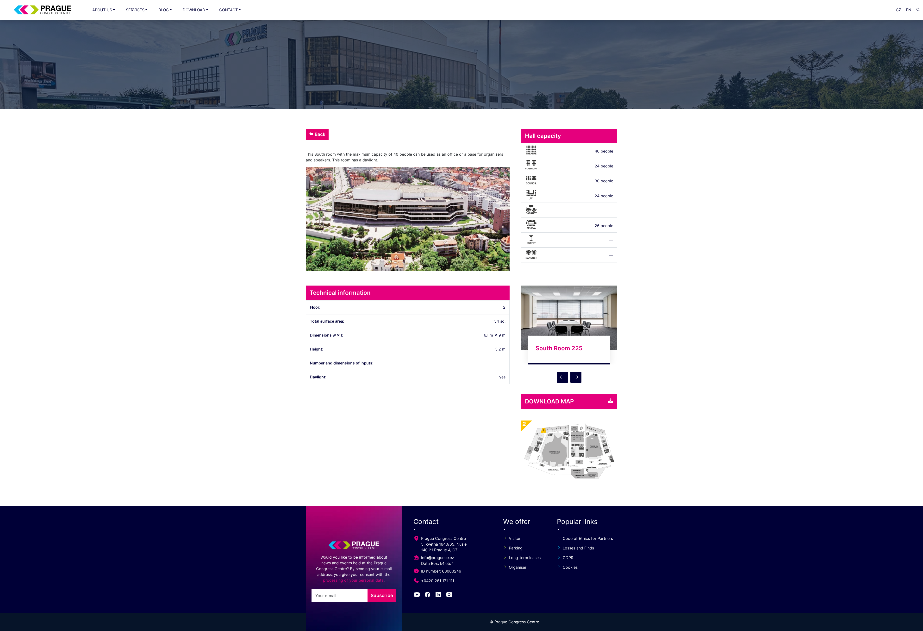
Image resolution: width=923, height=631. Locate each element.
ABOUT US (102, 9)
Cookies (570, 567)
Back (319, 134)
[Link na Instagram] (450, 595)
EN (908, 9)
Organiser (517, 567)
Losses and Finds (578, 548)
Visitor (515, 538)
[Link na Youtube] (417, 595)
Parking (516, 548)
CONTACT (228, 9)
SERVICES (135, 9)
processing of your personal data (353, 580)
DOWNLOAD (194, 9)
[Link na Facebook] (428, 595)
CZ (898, 9)
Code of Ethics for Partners (588, 538)
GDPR (568, 557)
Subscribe (382, 595)
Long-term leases (525, 557)
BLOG (163, 9)
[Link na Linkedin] (439, 595)
